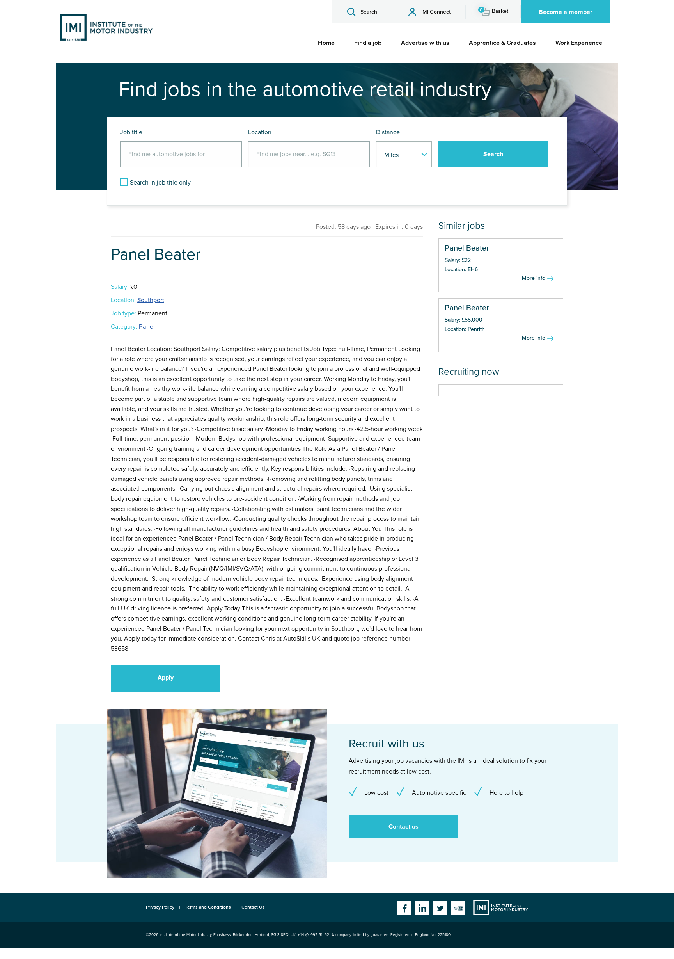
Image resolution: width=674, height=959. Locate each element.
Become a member (565, 12)
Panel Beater (467, 248)
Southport (150, 300)
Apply (166, 677)
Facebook (404, 908)
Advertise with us (425, 43)
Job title (131, 132)
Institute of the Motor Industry (500, 907)
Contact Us (253, 907)
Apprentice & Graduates (502, 43)
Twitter (440, 908)
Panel (147, 327)
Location (259, 132)
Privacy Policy (160, 907)
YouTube (458, 908)
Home (326, 43)
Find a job (367, 43)
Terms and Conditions (208, 907)
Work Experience (578, 43)
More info (533, 278)
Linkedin (422, 908)
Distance (388, 132)
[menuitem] (326, 43)
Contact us (403, 827)
